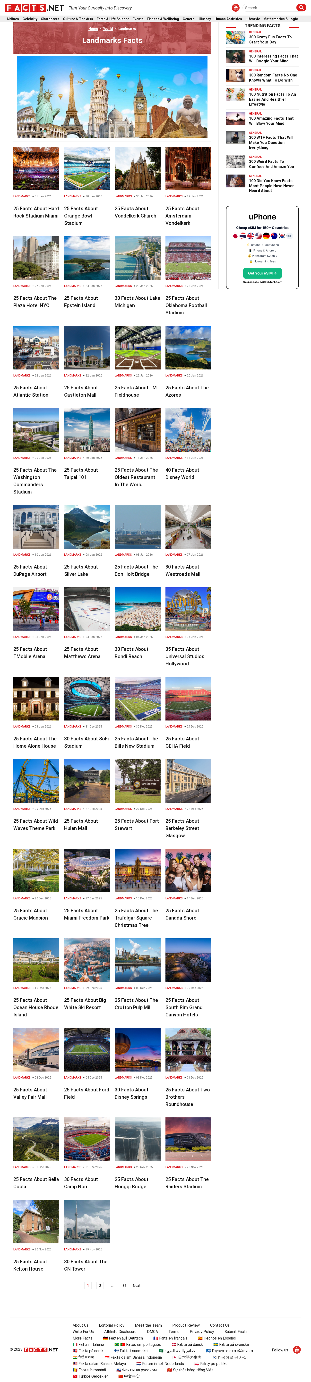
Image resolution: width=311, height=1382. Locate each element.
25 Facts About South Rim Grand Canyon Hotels (184, 1007)
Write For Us (83, 1331)
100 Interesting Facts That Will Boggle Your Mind (273, 59)
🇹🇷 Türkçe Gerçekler (90, 1376)
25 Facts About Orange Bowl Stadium (81, 216)
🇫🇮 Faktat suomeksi (131, 1350)
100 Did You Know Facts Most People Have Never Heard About (271, 185)
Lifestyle (253, 19)
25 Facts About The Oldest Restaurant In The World (136, 477)
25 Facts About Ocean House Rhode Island (35, 1007)
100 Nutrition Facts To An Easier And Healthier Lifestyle (272, 99)
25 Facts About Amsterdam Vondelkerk (182, 216)
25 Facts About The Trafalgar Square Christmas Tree (136, 918)
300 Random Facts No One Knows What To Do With (273, 78)
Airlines (13, 19)
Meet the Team (148, 1325)
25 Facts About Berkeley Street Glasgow (182, 828)
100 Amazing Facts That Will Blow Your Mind (271, 121)
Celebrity (30, 19)
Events (138, 19)
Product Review (186, 1325)
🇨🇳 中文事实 (129, 1376)
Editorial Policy (111, 1325)
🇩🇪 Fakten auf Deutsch (123, 1338)
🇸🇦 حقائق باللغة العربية (177, 1350)
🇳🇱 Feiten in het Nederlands (160, 1363)
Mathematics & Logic (280, 19)
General (189, 19)
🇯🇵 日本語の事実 (186, 1357)
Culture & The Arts (78, 19)
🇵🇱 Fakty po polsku (210, 1363)
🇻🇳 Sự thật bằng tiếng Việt (190, 1370)
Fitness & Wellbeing (163, 19)
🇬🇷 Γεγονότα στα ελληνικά (229, 1350)
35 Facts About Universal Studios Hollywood (184, 656)
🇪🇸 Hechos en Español (217, 1338)
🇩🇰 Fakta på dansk (187, 1344)
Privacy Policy (202, 1331)
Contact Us (220, 1325)
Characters (50, 19)
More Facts (83, 1338)
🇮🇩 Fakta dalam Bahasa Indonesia (133, 1357)
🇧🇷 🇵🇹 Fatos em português (137, 1344)
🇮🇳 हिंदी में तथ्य (83, 1357)
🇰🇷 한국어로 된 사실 (229, 1357)
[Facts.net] (34, 7)
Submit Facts (236, 1331)
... (303, 19)
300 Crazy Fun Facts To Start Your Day (270, 39)
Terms (173, 1331)
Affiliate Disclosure (120, 1331)
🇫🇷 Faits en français (170, 1338)
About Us (80, 1325)
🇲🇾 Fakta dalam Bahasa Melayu (99, 1363)
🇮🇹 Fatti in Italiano (88, 1344)
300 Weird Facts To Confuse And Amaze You (271, 164)
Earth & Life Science (113, 19)
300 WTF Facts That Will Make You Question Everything (271, 142)
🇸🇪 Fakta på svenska (231, 1344)
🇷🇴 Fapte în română (89, 1370)
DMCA (152, 1331)
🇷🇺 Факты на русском (136, 1370)
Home (93, 29)
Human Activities (228, 19)
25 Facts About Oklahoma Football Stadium (186, 305)
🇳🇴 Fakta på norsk (88, 1350)
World (108, 29)
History (205, 19)
